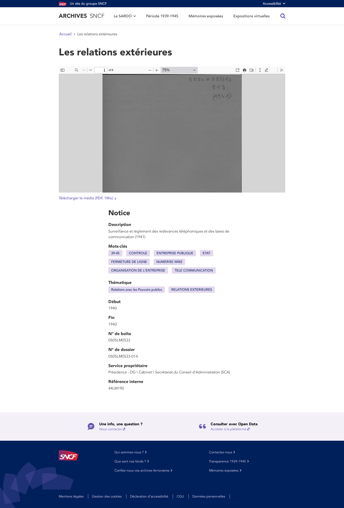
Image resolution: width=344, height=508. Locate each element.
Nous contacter (110, 429)
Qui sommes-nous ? (129, 452)
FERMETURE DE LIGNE (129, 262)
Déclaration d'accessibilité (149, 496)
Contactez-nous (220, 452)
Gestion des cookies (107, 496)
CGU (180, 496)
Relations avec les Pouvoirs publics (136, 290)
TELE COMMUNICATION (194, 270)
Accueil (65, 34)
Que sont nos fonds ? (130, 461)
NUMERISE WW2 (169, 262)
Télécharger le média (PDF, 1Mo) (86, 198)
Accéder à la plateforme (228, 429)
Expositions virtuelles (251, 16)
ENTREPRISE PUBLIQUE (175, 253)
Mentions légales (71, 496)
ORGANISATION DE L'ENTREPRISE (138, 270)
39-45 (115, 253)
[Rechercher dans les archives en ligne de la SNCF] (283, 16)
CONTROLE (138, 253)
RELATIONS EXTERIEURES (191, 290)
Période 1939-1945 (162, 16)
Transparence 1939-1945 (227, 461)
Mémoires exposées (206, 16)
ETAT (206, 253)
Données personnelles (208, 496)
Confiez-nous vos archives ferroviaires (141, 470)
